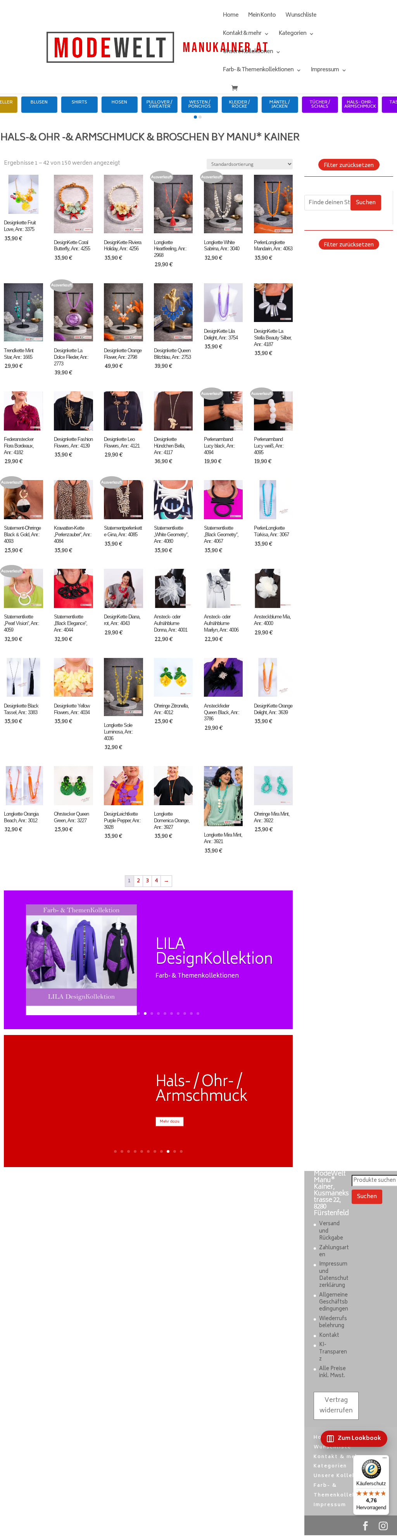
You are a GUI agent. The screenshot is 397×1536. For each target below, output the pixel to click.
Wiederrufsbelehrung (333, 1323)
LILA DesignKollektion (214, 953)
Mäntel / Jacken (302, 104)
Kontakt (329, 1335)
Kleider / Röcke (262, 104)
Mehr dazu (170, 1121)
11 (165, 1013)
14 (184, 1013)
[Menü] (384, 1459)
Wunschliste (300, 16)
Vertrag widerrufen (336, 1405)
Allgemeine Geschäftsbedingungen (333, 1302)
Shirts (102, 102)
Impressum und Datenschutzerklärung (334, 1275)
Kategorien (292, 34)
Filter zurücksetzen (349, 165)
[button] (195, 117)
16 (198, 1013)
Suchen (366, 203)
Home (230, 16)
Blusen (62, 102)
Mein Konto (262, 16)
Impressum (325, 71)
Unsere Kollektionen (248, 53)
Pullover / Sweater (182, 104)
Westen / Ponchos (222, 104)
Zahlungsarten (334, 1252)
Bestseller (21, 102)
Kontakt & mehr (242, 34)
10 (158, 1013)
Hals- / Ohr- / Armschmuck (201, 1090)
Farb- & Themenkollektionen (258, 71)
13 (178, 1013)
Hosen (142, 102)
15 (191, 1013)
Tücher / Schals (342, 104)
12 (171, 1013)
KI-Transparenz (333, 1352)
